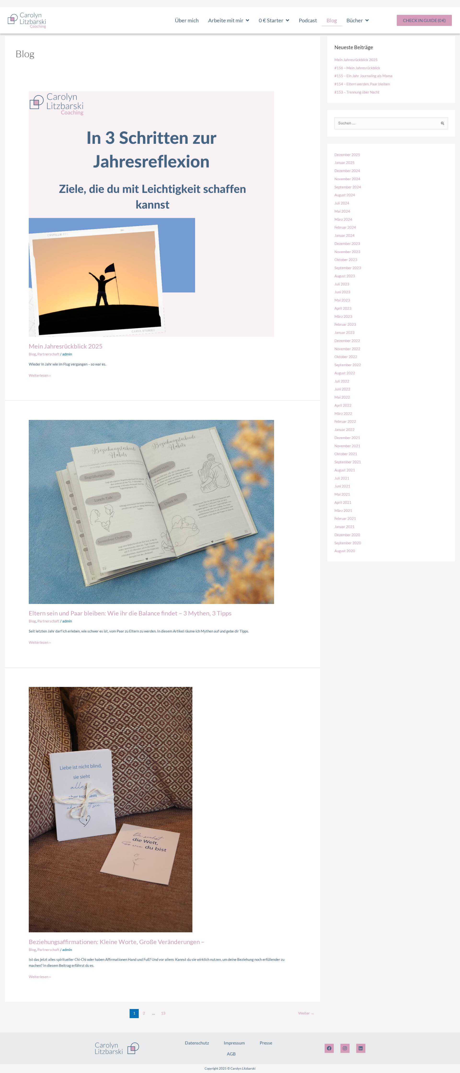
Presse (266, 1042)
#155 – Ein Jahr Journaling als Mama (363, 76)
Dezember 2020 (347, 535)
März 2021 (343, 510)
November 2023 (347, 251)
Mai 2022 (342, 397)
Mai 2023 (342, 300)
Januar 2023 (344, 332)
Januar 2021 (344, 526)
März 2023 (343, 316)
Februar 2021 (345, 518)
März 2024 (343, 219)
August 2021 (344, 470)
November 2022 (347, 349)
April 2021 (342, 502)
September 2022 (347, 365)
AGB (231, 1053)
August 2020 (344, 551)
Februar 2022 (345, 421)
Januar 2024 (344, 235)
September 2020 (347, 543)
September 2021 (347, 462)
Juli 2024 (341, 203)
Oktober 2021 (345, 454)
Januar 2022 (344, 429)
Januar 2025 (344, 162)
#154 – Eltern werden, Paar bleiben (362, 84)
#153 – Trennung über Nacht (357, 92)
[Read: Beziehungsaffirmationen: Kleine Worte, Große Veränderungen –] (110, 809)
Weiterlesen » (40, 374)
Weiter (306, 1013)
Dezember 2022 (347, 340)
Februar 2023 (345, 324)
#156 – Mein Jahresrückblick (357, 68)
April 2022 (342, 405)
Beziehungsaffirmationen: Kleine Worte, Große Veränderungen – (116, 941)
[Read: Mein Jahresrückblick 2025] (151, 213)
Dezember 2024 (347, 170)
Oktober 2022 (345, 356)
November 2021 (347, 446)
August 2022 (344, 373)
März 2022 (343, 413)
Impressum (234, 1042)
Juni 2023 (342, 292)
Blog (332, 20)
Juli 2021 (341, 478)
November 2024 (347, 179)
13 (163, 1013)
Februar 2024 (345, 227)
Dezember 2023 (347, 243)
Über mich (187, 20)
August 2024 (344, 195)
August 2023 (344, 276)
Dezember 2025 (347, 154)
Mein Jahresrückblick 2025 (66, 346)
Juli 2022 (341, 381)
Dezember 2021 (347, 437)
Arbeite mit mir (225, 20)
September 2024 (347, 187)
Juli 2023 (341, 284)
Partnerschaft (48, 354)
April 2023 (342, 308)
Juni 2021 (342, 486)
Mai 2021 (342, 494)
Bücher (354, 20)
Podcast (308, 20)
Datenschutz (197, 1042)
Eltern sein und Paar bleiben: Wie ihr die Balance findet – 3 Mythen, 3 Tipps (130, 613)
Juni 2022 (342, 389)
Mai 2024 (342, 211)
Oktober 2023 (345, 259)
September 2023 (347, 268)
